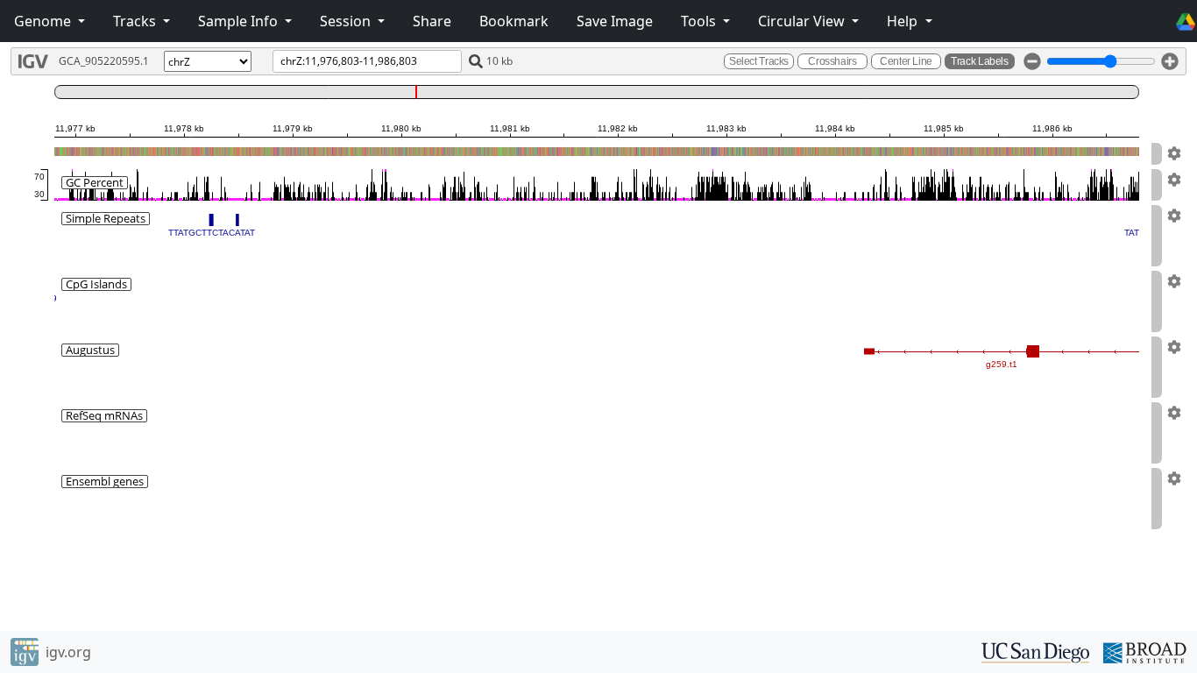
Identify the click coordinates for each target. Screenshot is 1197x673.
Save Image (615, 21)
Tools (700, 21)
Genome (44, 21)
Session (347, 21)
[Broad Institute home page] (1144, 651)
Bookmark (514, 21)
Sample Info (239, 21)
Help (904, 21)
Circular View (803, 21)
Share (432, 21)
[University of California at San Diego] (1035, 651)
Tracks (136, 21)
